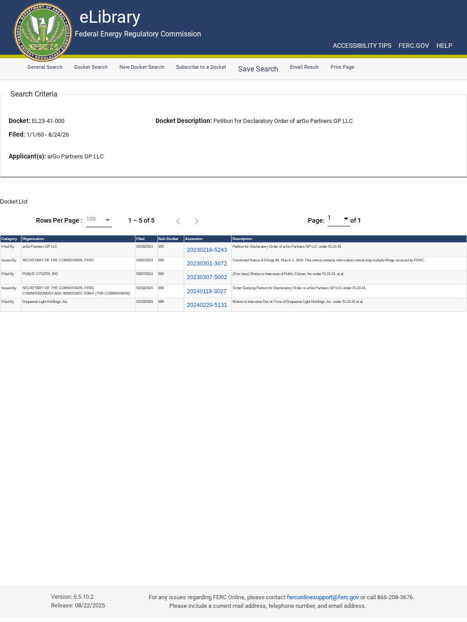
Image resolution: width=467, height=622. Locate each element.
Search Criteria (34, 94)
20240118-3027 (207, 291)
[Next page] (196, 220)
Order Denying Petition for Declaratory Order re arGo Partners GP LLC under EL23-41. (299, 288)
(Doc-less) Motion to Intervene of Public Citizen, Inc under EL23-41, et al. (288, 274)
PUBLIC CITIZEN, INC (40, 274)
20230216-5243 (207, 250)
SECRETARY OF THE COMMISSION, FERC (58, 260)
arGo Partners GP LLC (39, 247)
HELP (444, 45)
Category (9, 239)
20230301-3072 (207, 263)
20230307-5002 (207, 277)
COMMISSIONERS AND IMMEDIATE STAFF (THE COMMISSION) (76, 293)
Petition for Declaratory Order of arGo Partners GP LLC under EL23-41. (287, 247)
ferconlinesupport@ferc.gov (323, 597)
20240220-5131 (207, 305)
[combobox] (99, 220)
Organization (33, 239)
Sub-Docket (168, 239)
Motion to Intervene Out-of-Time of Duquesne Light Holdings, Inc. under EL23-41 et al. (298, 302)
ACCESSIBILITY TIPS (362, 45)
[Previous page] (178, 220)
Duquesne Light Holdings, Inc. (45, 302)
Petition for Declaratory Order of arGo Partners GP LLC (254, 121)
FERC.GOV (414, 45)
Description (242, 239)
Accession (193, 239)
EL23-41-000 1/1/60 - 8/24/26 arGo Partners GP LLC (56, 138)
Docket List (13, 202)
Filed (140, 239)
